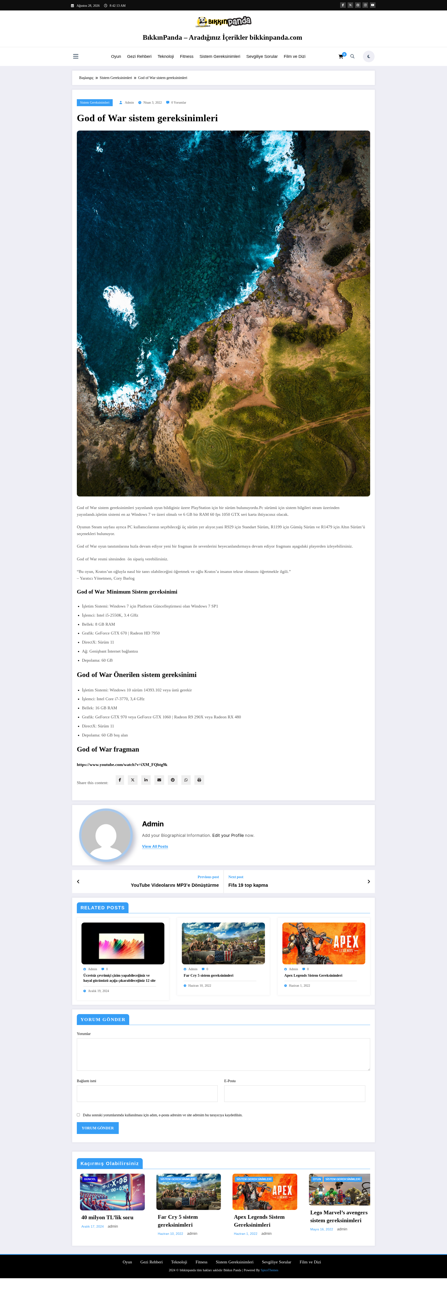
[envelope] (159, 780)
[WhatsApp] (186, 780)
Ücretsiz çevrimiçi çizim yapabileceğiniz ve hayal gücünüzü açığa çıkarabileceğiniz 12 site (119, 977)
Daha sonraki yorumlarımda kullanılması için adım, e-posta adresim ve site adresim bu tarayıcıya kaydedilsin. (163, 1115)
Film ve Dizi (294, 56)
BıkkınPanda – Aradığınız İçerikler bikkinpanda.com (222, 37)
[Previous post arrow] (78, 881)
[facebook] (120, 780)
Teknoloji (166, 56)
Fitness (186, 56)
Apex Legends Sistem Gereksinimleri (313, 975)
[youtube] (373, 5)
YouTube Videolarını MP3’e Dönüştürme (175, 885)
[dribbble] (358, 5)
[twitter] (133, 780)
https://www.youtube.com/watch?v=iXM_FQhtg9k (122, 764)
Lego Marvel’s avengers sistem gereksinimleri (107, 1216)
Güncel (239, 1179)
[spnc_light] (369, 56)
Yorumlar (84, 1034)
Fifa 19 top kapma (248, 885)
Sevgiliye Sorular (262, 56)
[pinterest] (173, 780)
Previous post (208, 877)
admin (129, 102)
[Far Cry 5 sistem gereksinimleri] (223, 943)
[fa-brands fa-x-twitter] (350, 5)
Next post (235, 877)
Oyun (116, 56)
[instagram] (365, 5)
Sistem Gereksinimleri (220, 56)
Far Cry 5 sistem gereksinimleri (208, 975)
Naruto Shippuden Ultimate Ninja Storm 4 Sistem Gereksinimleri (183, 1218)
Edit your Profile (228, 835)
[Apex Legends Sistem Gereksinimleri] (323, 943)
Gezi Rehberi (139, 56)
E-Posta (230, 1081)
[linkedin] (146, 780)
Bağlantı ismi (86, 1081)
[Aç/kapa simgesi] (75, 56)
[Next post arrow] (368, 881)
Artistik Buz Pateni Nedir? (254, 1281)
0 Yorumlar (178, 102)
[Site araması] (352, 56)
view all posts (155, 846)
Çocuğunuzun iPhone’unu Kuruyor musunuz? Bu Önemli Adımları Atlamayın (338, 1228)
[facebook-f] (343, 5)
